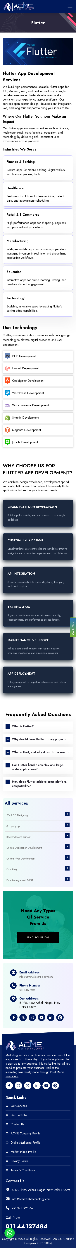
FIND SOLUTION (38, 937)
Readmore (12, 1076)
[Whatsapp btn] (9, 1233)
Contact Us (17, 1124)
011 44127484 (27, 990)
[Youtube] (46, 1085)
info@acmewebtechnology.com (36, 977)
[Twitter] (27, 1085)
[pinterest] (55, 1085)
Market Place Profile (23, 1152)
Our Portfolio (19, 1115)
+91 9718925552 (22, 1208)
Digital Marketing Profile (26, 1143)
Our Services (19, 1106)
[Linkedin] (37, 1085)
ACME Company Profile (25, 1133)
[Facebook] (9, 1085)
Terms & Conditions (23, 1170)
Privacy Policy (19, 1161)
